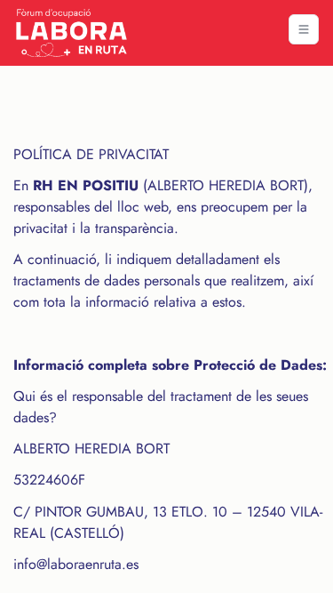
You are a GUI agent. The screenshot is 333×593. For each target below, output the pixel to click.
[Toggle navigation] (304, 29)
